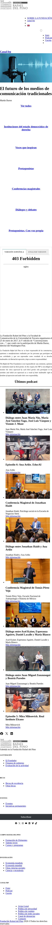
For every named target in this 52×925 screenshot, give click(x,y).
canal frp (31, 20)
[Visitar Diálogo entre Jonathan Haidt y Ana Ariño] (28, 529)
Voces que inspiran (26, 147)
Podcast (48, 38)
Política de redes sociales (29, 914)
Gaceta (48, 40)
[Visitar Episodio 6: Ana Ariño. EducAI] (28, 448)
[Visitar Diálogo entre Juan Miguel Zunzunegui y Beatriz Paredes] (28, 658)
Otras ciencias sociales (15, 868)
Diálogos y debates (26, 209)
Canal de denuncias (26, 916)
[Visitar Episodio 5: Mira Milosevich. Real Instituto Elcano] (28, 699)
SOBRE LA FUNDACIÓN (39, 18)
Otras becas (11, 786)
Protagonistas (26, 168)
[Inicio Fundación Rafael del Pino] (14, 9)
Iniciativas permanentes (16, 806)
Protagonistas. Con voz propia (26, 230)
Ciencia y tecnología (14, 870)
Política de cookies (26, 911)
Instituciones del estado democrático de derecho (26, 128)
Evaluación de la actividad (17, 765)
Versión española (14, 252)
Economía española (14, 863)
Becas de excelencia (14, 783)
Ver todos (26, 105)
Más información (13, 434)
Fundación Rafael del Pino (11, 921)
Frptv (8, 888)
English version (37, 252)
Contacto (22, 919)
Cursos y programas (14, 845)
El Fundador (11, 760)
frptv (47, 35)
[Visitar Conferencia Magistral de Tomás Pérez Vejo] (28, 571)
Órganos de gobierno (15, 763)
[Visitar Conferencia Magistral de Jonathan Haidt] (28, 486)
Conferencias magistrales (26, 188)
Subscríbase (26, 817)
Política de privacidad (27, 909)
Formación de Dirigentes (16, 840)
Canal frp (5, 51)
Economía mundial (14, 865)
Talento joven (11, 843)
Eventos (9, 803)
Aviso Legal (23, 906)
